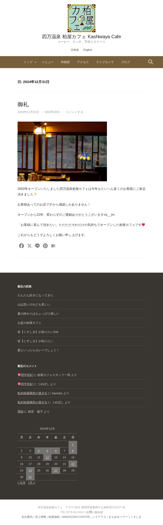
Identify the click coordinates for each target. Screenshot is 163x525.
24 (30, 470)
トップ (28, 62)
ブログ (125, 62)
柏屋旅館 (54, 516)
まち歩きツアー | (119, 516)
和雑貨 (65, 62)
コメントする (74, 112)
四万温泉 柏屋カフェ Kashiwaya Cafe (81, 36)
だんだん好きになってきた (35, 295)
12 (47, 457)
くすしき (136, 516)
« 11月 (21, 482)
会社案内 (27, 516)
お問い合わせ (94, 512)
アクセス (83, 62)
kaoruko (52, 112)
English (87, 49)
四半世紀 (27, 375)
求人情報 (40, 516)
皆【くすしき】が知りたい (35, 341)
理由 (20, 411)
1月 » (31, 482)
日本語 (75, 49)
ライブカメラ (105, 62)
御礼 (22, 104)
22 (73, 463)
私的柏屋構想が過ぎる (32, 393)
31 (30, 477)
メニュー (48, 62)
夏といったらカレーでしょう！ (38, 350)
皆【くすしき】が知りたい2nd (37, 332)
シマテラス (99, 516)
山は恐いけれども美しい (33, 304)
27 (55, 470)
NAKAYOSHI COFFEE (76, 516)
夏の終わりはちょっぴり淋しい (38, 313)
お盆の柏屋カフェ (29, 322)
